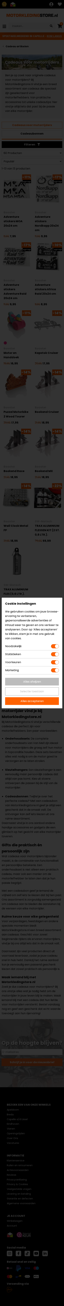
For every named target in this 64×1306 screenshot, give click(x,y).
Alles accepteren (32, 701)
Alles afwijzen (32, 682)
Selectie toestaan (32, 691)
